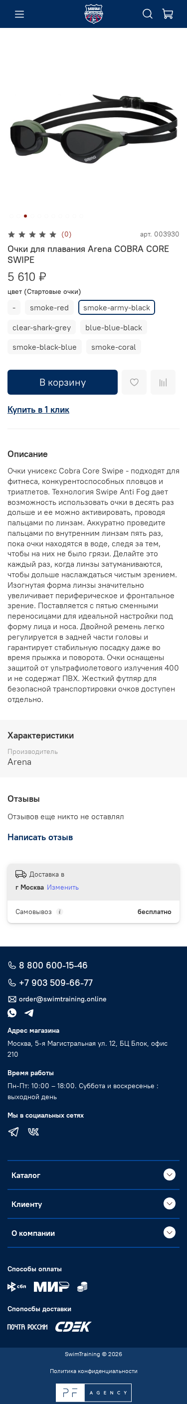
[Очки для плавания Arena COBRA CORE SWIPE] (93, 129)
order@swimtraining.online (63, 998)
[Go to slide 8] (60, 216)
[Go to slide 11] (81, 216)
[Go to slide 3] (25, 216)
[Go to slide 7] (53, 216)
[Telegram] (13, 1133)
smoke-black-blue (44, 347)
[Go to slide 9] (67, 216)
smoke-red (49, 307)
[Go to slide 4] (32, 216)
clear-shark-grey (41, 327)
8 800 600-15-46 (53, 965)
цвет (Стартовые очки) (44, 291)
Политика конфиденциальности (94, 1371)
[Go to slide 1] (11, 216)
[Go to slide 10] (74, 216)
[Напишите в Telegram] (32, 1012)
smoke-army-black (116, 307)
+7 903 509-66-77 (56, 982)
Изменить (63, 887)
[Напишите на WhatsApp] (15, 1012)
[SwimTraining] (94, 14)
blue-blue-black (113, 327)
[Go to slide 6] (46, 216)
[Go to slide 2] (18, 216)
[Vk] (33, 1133)
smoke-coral (113, 347)
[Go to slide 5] (39, 216)
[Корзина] (168, 14)
